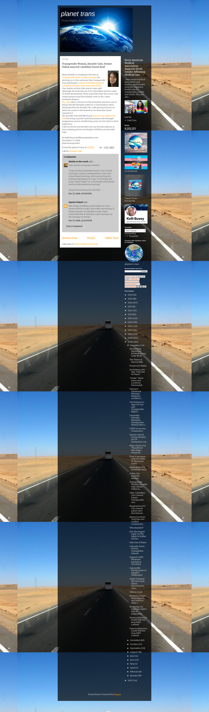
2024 (130, 302)
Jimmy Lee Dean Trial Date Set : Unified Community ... (137, 520)
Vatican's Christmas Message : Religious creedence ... (136, 394)
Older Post (112, 238)
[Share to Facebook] (111, 147)
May (132, 664)
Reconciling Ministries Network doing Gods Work (138, 352)
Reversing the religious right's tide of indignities (138, 610)
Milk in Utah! (136, 592)
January (134, 675)
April (132, 667)
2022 (130, 310)
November (135, 640)
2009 (130, 338)
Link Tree (132, 120)
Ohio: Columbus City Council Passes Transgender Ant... (137, 497)
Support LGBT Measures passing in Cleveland (136, 560)
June (132, 660)
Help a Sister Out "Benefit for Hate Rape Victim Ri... (138, 449)
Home (91, 238)
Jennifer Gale (75, 151)
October (134, 644)
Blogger (117, 694)
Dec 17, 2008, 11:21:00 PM (80, 220)
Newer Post (69, 238)
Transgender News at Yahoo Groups (79, 77)
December (135, 345)
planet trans (78, 13)
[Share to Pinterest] (113, 147)
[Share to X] (109, 147)
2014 (130, 318)
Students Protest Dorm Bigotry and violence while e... (138, 599)
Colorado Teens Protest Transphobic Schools (137, 550)
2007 (130, 680)
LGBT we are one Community (138, 429)
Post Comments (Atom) (86, 244)
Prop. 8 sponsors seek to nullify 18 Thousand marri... (137, 460)
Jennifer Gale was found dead (86, 85)
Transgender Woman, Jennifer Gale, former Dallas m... (138, 485)
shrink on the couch (78, 161)
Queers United (76, 202)
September (135, 648)
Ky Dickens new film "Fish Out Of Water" (137, 372)
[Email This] (105, 147)
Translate (133, 236)
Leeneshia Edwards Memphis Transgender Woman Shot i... (138, 420)
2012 (130, 326)
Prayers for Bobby (138, 366)
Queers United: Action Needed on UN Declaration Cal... (138, 438)
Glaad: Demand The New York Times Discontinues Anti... (137, 583)
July (132, 656)
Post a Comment (74, 226)
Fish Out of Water (138, 542)
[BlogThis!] (107, 147)
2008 (130, 342)
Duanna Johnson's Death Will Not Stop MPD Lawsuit (138, 621)
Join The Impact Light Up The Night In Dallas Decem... (138, 535)
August (134, 652)
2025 (130, 298)
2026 (130, 295)
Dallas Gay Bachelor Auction (135, 475)
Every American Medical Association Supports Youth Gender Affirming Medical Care (135, 67)
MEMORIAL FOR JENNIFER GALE (138, 468)
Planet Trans (130, 276)
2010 (130, 334)
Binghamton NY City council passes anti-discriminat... (137, 509)
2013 (130, 322)
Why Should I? (136, 528)
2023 (130, 306)
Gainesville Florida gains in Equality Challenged (138, 571)
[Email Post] (100, 147)
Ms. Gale (66, 102)
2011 (130, 330)
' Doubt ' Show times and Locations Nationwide (136, 381)
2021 (130, 314)
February (134, 671)
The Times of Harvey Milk (136, 360)
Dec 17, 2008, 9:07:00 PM (80, 193)
